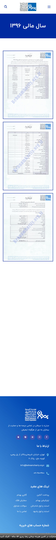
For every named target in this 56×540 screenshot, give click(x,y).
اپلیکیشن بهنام (42, 500)
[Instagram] (39, 437)
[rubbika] (18, 437)
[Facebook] (46, 437)
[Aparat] (32, 437)
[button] (5, 7)
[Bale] (25, 437)
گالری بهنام (22, 495)
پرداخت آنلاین (43, 495)
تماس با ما (22, 511)
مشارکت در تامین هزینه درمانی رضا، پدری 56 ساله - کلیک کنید (28, 536)
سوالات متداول (20, 506)
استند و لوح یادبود (41, 511)
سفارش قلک (21, 500)
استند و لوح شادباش (40, 506)
